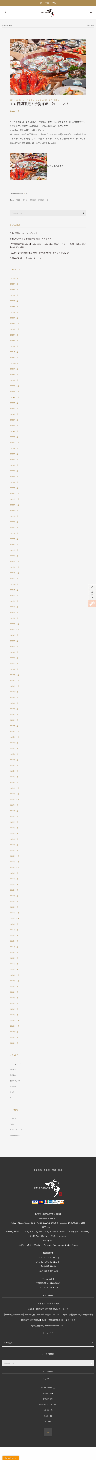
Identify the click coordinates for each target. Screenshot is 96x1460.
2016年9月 (14, 873)
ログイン (13, 1118)
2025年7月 (14, 346)
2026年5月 (14, 295)
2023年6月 (14, 465)
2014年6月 (14, 998)
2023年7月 (14, 459)
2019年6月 (14, 709)
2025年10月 (14, 329)
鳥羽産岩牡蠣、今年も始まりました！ (27, 258)
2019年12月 (14, 675)
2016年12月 (14, 856)
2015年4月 (14, 952)
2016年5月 (14, 896)
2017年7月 (14, 816)
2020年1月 (14, 669)
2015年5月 (14, 947)
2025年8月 (14, 341)
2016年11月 (14, 862)
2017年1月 (14, 850)
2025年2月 (14, 374)
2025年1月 (14, 380)
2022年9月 (14, 510)
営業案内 (13, 1075)
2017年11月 (14, 794)
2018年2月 (14, 777)
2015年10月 (14, 918)
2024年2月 (14, 431)
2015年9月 (14, 924)
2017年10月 (14, 799)
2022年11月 (14, 499)
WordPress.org (15, 1135)
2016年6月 (14, 890)
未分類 (12, 1092)
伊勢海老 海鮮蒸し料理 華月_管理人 (43, 100)
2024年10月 (14, 397)
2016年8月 (14, 879)
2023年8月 (14, 454)
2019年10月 (14, 686)
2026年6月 (14, 290)
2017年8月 (14, 811)
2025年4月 (14, 363)
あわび (25, 200)
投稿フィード (14, 1124)
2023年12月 (14, 442)
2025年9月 (14, 335)
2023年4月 (14, 471)
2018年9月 (14, 743)
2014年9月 (14, 986)
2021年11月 (14, 567)
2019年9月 (14, 692)
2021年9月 (14, 578)
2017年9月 (14, 805)
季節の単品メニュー (16, 1081)
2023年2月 (14, 482)
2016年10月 (14, 867)
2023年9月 (14, 448)
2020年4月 (14, 658)
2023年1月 (14, 488)
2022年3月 (14, 544)
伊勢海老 (20, 194)
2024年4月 (14, 426)
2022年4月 (14, 539)
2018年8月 (14, 748)
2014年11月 (14, 981)
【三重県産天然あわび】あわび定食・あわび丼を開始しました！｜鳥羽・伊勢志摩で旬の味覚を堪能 (48, 1314)
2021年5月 (14, 601)
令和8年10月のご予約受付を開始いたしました (31, 239)
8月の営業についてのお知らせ (23, 233)
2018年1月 (14, 782)
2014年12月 (14, 975)
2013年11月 (14, 1026)
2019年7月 (14, 703)
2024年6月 (14, 414)
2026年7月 (14, 284)
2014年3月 (14, 1009)
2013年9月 (14, 1032)
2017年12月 (14, 788)
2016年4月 (14, 901)
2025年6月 (14, 352)
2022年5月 (14, 533)
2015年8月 (14, 930)
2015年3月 (14, 958)
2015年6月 (14, 941)
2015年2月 (14, 964)
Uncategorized (15, 1064)
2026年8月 (14, 278)
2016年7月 (14, 884)
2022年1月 (14, 556)
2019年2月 (14, 726)
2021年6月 (14, 595)
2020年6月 (14, 652)
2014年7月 (14, 992)
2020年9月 (14, 635)
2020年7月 (14, 646)
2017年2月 (14, 845)
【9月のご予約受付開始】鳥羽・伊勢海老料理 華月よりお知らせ (39, 253)
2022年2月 (14, 550)
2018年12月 (14, 731)
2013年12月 (14, 1020)
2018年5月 (14, 765)
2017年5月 (14, 828)
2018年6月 (14, 760)
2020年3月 (14, 663)
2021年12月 (14, 561)
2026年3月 (14, 307)
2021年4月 (14, 607)
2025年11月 (14, 323)
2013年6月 (14, 1043)
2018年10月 (14, 737)
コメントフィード (16, 1130)
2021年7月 (14, 590)
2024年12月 (14, 386)
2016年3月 (14, 907)
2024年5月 (14, 420)
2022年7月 (14, 522)
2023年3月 (14, 477)
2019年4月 (14, 720)
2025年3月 (14, 369)
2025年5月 (14, 357)
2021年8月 (14, 584)
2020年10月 (14, 629)
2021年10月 (14, 573)
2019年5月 (14, 714)
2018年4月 (14, 771)
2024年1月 (14, 437)
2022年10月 (14, 505)
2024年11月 (14, 392)
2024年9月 (14, 403)
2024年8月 (14, 408)
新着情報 (13, 1086)
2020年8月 (14, 641)
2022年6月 (14, 527)
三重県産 (33, 200)
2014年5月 (14, 1003)
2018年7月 (14, 754)
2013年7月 (14, 1037)
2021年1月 (14, 618)
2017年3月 (14, 839)
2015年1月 (14, 969)
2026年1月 (14, 318)
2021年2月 (14, 613)
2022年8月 (14, 516)
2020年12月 (14, 624)
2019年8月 (14, 697)
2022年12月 (14, 493)
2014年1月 (14, 1015)
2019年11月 (14, 680)
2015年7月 (14, 935)
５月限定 (17, 200)
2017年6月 (14, 822)
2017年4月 (14, 833)
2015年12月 (14, 913)
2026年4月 (14, 301)
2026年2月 (14, 312)
